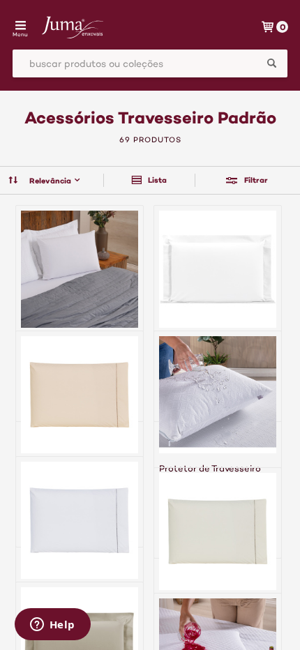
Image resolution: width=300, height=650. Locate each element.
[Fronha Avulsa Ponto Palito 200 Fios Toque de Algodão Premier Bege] (79, 439)
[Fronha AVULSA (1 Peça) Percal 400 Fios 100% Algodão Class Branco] (217, 313)
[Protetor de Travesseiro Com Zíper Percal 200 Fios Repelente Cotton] (79, 313)
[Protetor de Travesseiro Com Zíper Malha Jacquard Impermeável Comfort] (217, 445)
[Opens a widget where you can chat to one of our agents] (52, 625)
